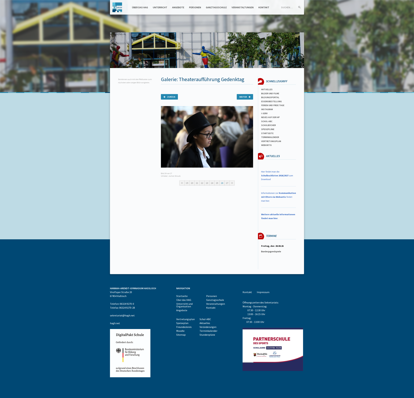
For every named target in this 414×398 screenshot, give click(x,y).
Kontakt (263, 7)
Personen (195, 7)
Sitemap (181, 334)
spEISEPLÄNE (267, 129)
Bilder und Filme (270, 93)
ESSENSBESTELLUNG (271, 101)
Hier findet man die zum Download (277, 175)
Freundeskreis (184, 327)
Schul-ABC (205, 319)
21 (197, 183)
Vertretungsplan (271, 141)
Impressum (263, 292)
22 (202, 183)
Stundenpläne (207, 334)
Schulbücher (268, 125)
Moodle (180, 330)
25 (217, 183)
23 (207, 183)
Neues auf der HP (270, 117)
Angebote (178, 7)
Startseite (267, 133)
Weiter (243, 96)
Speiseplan (182, 323)
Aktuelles (266, 89)
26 (222, 183)
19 (187, 183)
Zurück (171, 96)
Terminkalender (270, 137)
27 (227, 183)
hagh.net (115, 323)
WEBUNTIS (266, 145)
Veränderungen (208, 327)
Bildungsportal (270, 97)
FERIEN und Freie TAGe (272, 105)
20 (192, 183)
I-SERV (264, 113)
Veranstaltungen (243, 7)
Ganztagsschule (216, 7)
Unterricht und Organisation (184, 305)
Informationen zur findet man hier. (278, 197)
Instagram (267, 109)
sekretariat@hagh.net (122, 315)
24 (212, 183)
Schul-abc (266, 121)
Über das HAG (140, 7)
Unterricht (160, 7)
